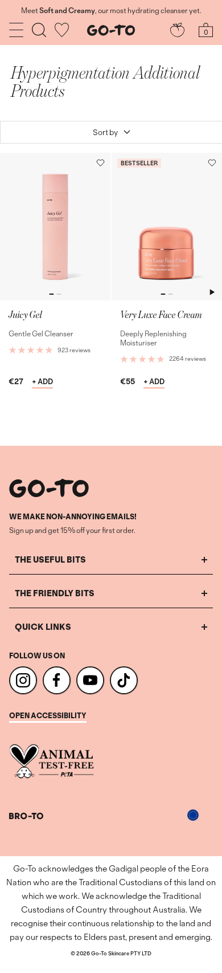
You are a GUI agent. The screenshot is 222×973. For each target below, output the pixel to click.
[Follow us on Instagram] (23, 680)
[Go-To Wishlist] (62, 30)
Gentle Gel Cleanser (41, 333)
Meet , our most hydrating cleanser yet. (111, 11)
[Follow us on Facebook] (56, 680)
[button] (100, 162)
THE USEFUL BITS (50, 559)
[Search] (39, 30)
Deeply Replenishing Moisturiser (153, 338)
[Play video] (211, 291)
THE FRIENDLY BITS (54, 593)
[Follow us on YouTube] (90, 680)
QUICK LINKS (43, 627)
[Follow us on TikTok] (124, 680)
